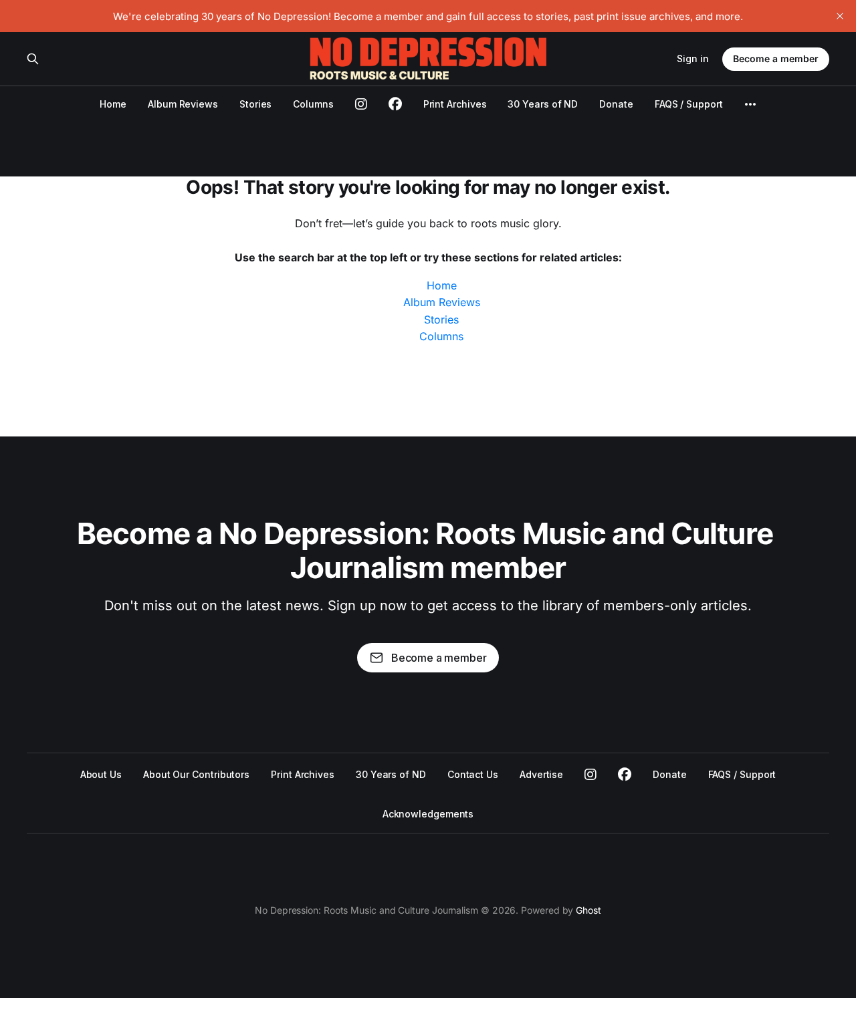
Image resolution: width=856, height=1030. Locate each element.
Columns (313, 104)
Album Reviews (183, 104)
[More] (750, 104)
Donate (616, 104)
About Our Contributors (196, 774)
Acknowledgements (428, 813)
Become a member (776, 58)
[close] (840, 16)
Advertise (541, 774)
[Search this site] (33, 59)
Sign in (693, 58)
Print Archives (455, 104)
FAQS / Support (689, 104)
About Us (101, 774)
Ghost (588, 910)
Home (113, 104)
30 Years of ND (543, 104)
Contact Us (472, 774)
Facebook (624, 774)
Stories (255, 104)
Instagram (590, 774)
